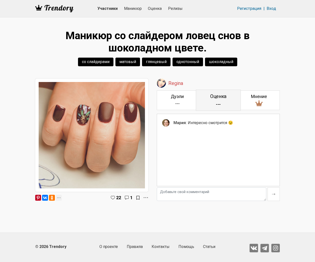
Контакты (161, 246)
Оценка (155, 8)
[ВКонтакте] (45, 198)
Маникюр (133, 8)
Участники (107, 8)
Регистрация (249, 8)
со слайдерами (96, 61)
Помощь (186, 246)
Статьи (209, 246)
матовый (127, 61)
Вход (271, 8)
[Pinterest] (38, 198)
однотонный (187, 61)
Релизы (175, 8)
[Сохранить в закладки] (138, 198)
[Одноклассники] (52, 198)
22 (118, 197)
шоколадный (221, 61)
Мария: (180, 122)
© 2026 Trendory (50, 246)
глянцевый (156, 61)
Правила (135, 246)
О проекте (108, 246)
